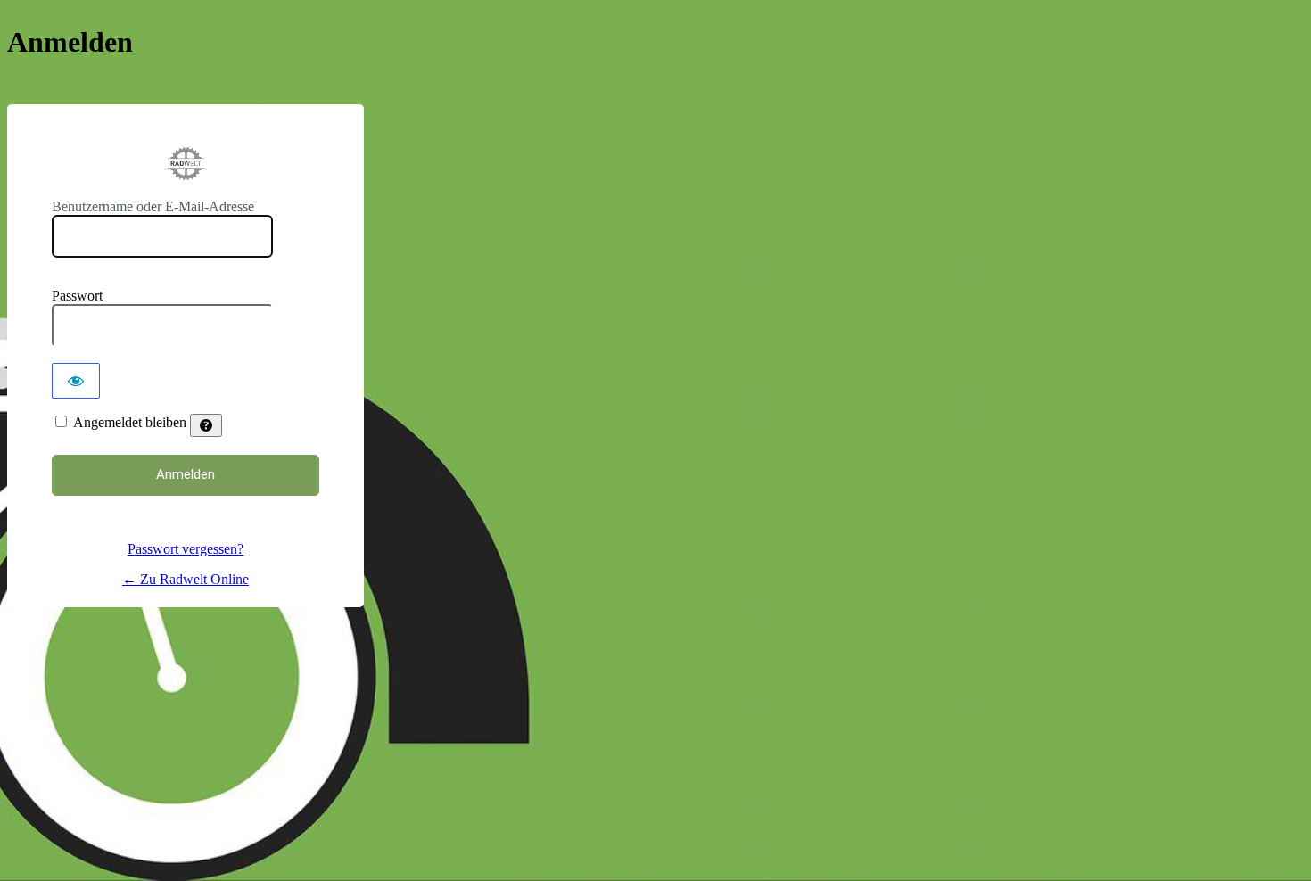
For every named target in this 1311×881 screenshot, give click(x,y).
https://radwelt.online (185, 163)
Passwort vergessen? (185, 548)
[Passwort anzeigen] (76, 381)
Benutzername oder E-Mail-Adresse (153, 206)
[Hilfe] (206, 425)
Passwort (77, 295)
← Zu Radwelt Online (185, 579)
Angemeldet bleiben (129, 422)
